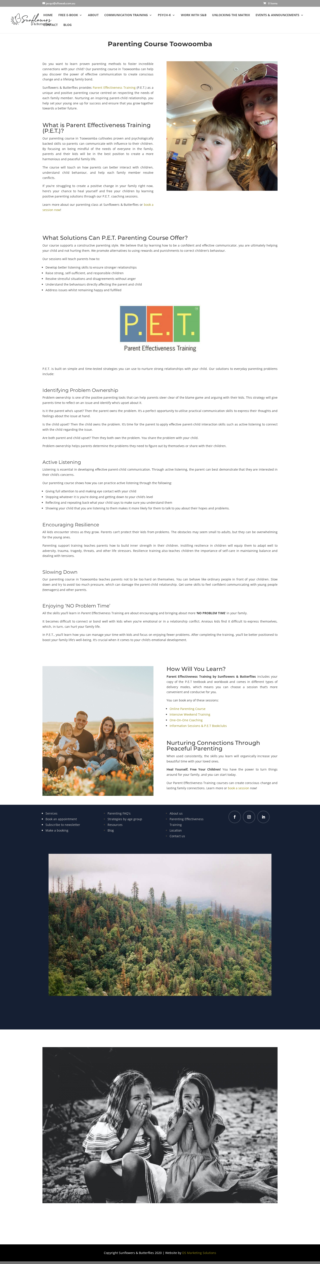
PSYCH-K (164, 15)
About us (176, 813)
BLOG (67, 25)
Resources (115, 825)
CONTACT (50, 25)
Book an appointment (61, 819)
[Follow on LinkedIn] (263, 817)
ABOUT (93, 15)
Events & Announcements (277, 15)
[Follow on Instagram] (249, 817)
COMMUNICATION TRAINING (126, 15)
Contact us (177, 836)
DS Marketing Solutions (199, 1253)
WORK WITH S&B (193, 15)
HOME (48, 15)
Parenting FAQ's (119, 813)
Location (176, 830)
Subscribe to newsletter (62, 825)
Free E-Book (68, 15)
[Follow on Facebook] (234, 817)
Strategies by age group (125, 819)
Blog (111, 830)
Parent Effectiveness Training (114, 87)
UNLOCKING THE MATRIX (231, 15)
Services (51, 813)
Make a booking (56, 830)
